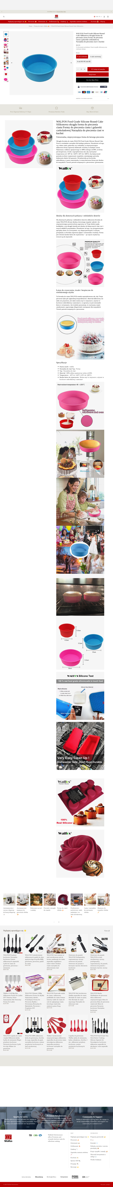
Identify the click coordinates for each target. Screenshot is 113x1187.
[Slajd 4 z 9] (6, 51)
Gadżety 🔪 (74, 1149)
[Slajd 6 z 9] (6, 62)
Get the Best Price (92, 80)
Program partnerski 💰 (98, 1137)
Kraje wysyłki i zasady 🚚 (99, 1151)
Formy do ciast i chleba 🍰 (41, 26)
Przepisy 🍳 (74, 1164)
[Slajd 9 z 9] (6, 79)
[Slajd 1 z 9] (6, 33)
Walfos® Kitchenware (12, 1184)
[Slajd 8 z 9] (6, 73)
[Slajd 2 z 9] (6, 39)
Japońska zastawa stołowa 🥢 (79, 1153)
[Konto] (104, 16)
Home (30, 26)
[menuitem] (103, 21)
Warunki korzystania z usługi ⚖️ (98, 1155)
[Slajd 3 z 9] (6, 45)
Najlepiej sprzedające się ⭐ (80, 1137)
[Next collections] (59, 922)
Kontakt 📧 (94, 1143)
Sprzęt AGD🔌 (75, 1161)
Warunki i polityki (105, 1184)
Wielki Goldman (95, 1160)
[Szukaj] (4, 16)
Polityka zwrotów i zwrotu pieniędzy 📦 (99, 1147)
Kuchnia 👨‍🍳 (74, 1157)
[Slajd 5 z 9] (6, 56)
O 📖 (92, 1140)
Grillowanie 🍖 (75, 1146)
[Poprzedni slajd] (2, 11)
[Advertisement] (56, 5)
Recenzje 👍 (75, 1167)
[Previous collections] (54, 922)
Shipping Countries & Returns (84, 98)
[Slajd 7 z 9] (6, 68)
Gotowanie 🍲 (75, 1143)
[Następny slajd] (111, 11)
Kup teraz (92, 74)
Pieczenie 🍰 (75, 1140)
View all (107, 931)
